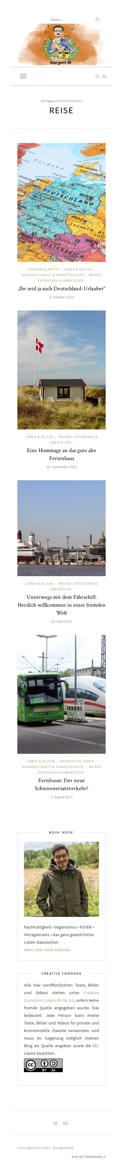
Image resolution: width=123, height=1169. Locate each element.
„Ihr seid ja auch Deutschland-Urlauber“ (61, 288)
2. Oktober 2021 (62, 297)
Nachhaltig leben (77, 761)
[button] (23, 77)
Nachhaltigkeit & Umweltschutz (53, 275)
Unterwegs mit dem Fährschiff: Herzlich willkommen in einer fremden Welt (62, 604)
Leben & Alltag (78, 269)
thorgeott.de (63, 1147)
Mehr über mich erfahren (47, 950)
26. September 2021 (61, 466)
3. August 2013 (61, 796)
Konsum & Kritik (43, 269)
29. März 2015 (61, 621)
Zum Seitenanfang (87, 1157)
